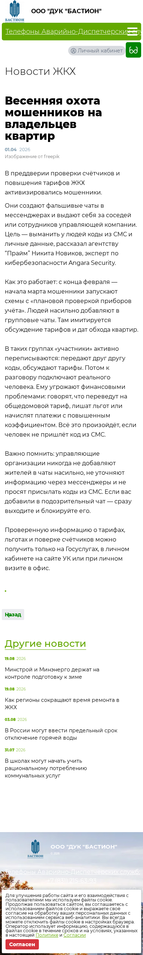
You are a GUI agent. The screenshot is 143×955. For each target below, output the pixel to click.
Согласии (74, 935)
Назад (13, 614)
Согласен (22, 944)
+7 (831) (71, 880)
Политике (47, 935)
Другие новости (45, 643)
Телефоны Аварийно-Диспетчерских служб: (71, 871)
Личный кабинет (100, 50)
